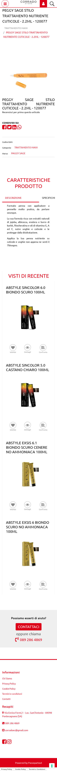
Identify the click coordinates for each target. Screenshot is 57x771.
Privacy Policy (9, 683)
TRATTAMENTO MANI (15, 28)
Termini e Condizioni (37, 769)
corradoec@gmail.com (16, 730)
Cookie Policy (8, 688)
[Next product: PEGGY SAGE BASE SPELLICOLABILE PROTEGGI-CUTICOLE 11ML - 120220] (34, 46)
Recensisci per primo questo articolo (21, 112)
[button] (28, 79)
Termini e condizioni (12, 693)
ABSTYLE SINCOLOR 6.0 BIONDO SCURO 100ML (25, 289)
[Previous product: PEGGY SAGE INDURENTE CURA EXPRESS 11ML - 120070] (23, 46)
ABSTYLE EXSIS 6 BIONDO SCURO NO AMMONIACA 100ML (27, 527)
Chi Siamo (7, 678)
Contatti (6, 698)
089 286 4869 (31, 639)
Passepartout (35, 762)
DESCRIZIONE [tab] (13, 197)
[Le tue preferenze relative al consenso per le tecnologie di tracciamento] (52, 766)
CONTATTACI (28, 626)
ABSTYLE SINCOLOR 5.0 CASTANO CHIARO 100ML (27, 367)
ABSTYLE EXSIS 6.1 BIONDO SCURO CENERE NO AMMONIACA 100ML (26, 447)
